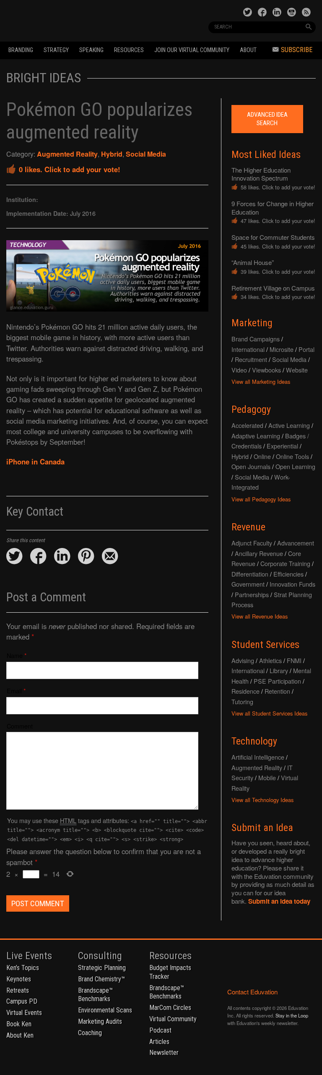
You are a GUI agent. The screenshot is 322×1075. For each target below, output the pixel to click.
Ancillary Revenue (259, 553)
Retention (277, 691)
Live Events (29, 956)
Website (297, 369)
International (248, 349)
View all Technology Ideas (262, 800)
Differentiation (249, 573)
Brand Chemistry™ (101, 979)
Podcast (160, 1030)
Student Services (265, 644)
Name (15, 655)
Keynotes (18, 979)
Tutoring (242, 701)
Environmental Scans (105, 1010)
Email (14, 690)
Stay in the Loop (291, 1015)
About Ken (20, 1035)
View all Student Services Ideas (269, 713)
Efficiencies (288, 573)
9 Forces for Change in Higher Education (272, 207)
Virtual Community (173, 1019)
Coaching (90, 1033)
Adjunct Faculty (251, 542)
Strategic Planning (102, 968)
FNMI (294, 660)
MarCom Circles (170, 1008)
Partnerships (252, 594)
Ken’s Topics (22, 968)
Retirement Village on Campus (273, 287)
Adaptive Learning (255, 435)
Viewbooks (266, 369)
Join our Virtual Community (191, 50)
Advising (242, 660)
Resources (129, 50)
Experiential (282, 445)
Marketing (252, 323)
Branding (20, 50)
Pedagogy (251, 409)
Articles (159, 1042)
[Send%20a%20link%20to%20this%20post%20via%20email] (110, 556)
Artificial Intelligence (257, 756)
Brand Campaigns (255, 338)
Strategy (56, 50)
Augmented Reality (67, 154)
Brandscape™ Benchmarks (95, 994)
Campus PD (21, 1001)
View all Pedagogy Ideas (261, 499)
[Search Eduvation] (308, 27)
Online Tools (292, 456)
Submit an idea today (279, 901)
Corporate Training (285, 563)
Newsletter (164, 1053)
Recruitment (251, 359)
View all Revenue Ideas (259, 616)
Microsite (281, 349)
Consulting (100, 956)
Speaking (91, 50)
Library (279, 670)
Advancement (295, 542)
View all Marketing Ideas (260, 381)
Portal (306, 349)
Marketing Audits (100, 1021)
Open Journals (250, 466)
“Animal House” (252, 262)
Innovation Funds (292, 583)
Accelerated (247, 425)
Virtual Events (24, 1013)
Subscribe (296, 50)
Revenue (248, 527)
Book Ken (18, 1024)
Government (248, 583)
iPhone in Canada (35, 461)
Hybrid (111, 154)
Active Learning (289, 425)
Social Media (146, 154)
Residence (245, 691)
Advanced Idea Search (267, 119)
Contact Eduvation (252, 991)
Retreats (17, 990)
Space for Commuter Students (273, 237)
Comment (20, 725)
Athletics (270, 660)
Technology (254, 741)
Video (239, 369)
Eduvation (65, 20)
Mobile (267, 777)
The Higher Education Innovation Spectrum (261, 174)
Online (262, 456)
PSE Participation (277, 680)
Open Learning (295, 466)
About (248, 50)
